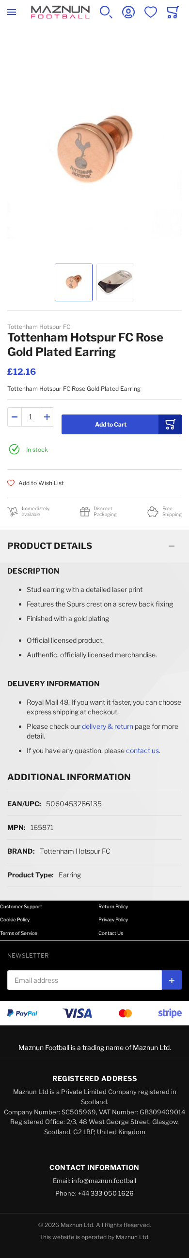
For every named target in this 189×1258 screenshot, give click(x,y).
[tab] (94, 546)
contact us (142, 750)
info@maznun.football (104, 1180)
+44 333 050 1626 (106, 1193)
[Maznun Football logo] (60, 12)
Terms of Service (18, 933)
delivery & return (107, 726)
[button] (74, 282)
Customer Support (21, 906)
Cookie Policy (15, 919)
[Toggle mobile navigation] (11, 12)
